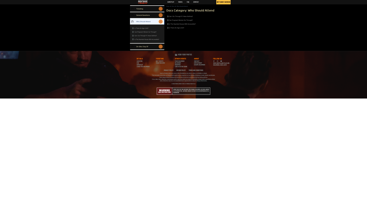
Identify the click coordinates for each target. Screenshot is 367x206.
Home (168, 6)
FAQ (188, 2)
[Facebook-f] (214, 61)
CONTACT (196, 2)
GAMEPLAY (170, 2)
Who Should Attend (182, 6)
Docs (173, 6)
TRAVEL (180, 2)
